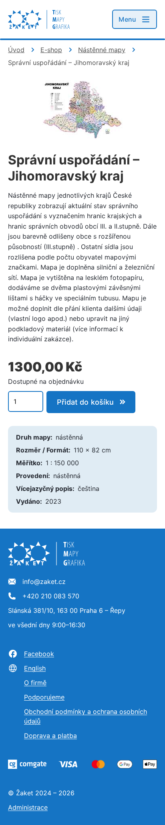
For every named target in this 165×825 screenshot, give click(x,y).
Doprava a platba (50, 736)
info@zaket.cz (44, 582)
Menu (127, 19)
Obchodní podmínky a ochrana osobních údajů (85, 716)
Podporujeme (44, 697)
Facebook (39, 654)
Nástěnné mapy (101, 50)
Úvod (16, 50)
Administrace (28, 807)
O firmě (35, 683)
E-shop (51, 50)
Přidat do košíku (85, 402)
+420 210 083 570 (50, 596)
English (35, 668)
